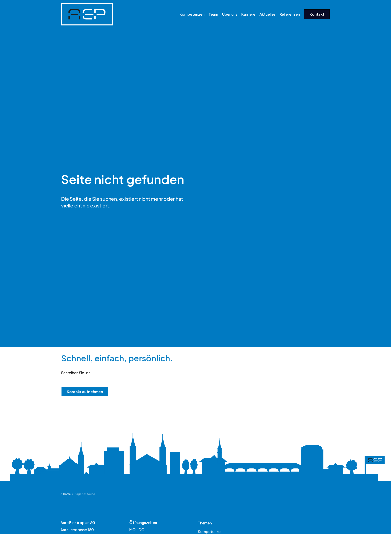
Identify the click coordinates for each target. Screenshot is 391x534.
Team (213, 14)
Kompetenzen (191, 14)
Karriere (248, 14)
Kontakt (317, 14)
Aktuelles (267, 14)
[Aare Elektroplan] (87, 14)
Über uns (229, 14)
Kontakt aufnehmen (85, 391)
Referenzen (290, 14)
